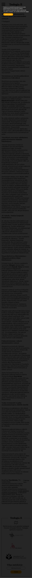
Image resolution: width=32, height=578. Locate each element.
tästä (27, 11)
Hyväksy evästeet (8, 14)
